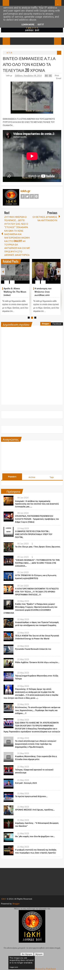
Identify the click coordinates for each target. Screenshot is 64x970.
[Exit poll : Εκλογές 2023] (8, 784)
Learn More (27, 24)
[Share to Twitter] (21, 274)
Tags (52, 477)
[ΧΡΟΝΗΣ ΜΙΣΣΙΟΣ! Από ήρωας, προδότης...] (8, 810)
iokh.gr (9, 76)
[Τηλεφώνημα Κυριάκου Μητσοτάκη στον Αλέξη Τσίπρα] (8, 676)
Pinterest (36, 196)
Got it (41, 24)
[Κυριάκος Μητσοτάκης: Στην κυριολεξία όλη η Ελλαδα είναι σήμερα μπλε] (8, 757)
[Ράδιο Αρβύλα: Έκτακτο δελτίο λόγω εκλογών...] (8, 663)
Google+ (32, 196)
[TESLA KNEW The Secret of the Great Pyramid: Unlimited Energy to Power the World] (8, 636)
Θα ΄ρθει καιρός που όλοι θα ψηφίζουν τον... (35, 836)
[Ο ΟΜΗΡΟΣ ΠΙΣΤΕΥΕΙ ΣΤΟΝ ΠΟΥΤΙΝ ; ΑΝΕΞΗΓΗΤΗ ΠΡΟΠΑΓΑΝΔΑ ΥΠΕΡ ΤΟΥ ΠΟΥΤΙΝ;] (8, 532)
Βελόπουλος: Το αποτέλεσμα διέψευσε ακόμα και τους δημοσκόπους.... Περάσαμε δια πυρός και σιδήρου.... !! (37, 710)
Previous (3, 271)
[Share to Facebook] (17, 274)
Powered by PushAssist (45, 968)
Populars (12, 477)
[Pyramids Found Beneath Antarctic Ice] (8, 650)
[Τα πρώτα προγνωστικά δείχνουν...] (8, 797)
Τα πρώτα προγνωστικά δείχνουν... (31, 796)
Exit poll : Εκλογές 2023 (26, 783)
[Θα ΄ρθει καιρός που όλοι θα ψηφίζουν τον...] (8, 837)
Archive (32, 477)
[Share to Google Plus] (26, 274)
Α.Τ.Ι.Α (9, 53)
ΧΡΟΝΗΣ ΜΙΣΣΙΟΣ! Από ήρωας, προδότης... (35, 810)
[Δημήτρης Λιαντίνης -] (8, 824)
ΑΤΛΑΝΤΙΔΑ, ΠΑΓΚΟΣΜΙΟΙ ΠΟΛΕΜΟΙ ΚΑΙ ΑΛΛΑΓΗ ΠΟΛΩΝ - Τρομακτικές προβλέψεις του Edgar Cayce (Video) (37, 519)
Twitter (27, 196)
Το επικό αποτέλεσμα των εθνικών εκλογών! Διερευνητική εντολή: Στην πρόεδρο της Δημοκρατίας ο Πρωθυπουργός (35, 744)
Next (59, 271)
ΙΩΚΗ (3, 899)
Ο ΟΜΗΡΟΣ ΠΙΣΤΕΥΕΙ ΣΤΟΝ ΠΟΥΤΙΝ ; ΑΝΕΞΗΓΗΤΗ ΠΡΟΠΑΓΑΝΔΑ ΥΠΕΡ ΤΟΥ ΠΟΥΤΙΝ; (33, 534)
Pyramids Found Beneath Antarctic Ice (33, 649)
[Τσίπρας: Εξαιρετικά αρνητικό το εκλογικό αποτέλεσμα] (8, 770)
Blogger (45, 324)
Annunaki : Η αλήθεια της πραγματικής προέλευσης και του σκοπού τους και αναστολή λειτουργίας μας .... (37, 504)
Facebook (23, 196)
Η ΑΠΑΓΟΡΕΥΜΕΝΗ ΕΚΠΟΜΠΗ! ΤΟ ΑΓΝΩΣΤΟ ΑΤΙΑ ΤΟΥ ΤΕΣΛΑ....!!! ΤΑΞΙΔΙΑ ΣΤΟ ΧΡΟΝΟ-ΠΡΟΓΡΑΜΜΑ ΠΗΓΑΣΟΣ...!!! (37, 592)
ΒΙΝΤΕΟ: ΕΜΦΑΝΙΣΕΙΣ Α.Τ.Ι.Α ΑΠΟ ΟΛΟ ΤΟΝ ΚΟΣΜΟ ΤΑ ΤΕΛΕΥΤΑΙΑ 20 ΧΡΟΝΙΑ (29, 64)
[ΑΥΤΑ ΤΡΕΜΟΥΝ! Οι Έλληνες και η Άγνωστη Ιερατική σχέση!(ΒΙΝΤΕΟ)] (8, 576)
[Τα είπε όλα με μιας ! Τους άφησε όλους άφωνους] (8, 547)
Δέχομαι (39, 954)
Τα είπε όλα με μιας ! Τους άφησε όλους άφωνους (37, 547)
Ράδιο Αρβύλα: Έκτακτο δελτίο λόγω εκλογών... (37, 662)
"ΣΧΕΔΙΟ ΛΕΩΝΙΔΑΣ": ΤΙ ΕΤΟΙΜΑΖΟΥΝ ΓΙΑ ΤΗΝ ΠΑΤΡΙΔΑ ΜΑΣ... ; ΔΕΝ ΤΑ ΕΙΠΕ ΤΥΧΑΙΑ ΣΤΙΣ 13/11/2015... (37, 563)
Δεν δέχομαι (27, 954)
